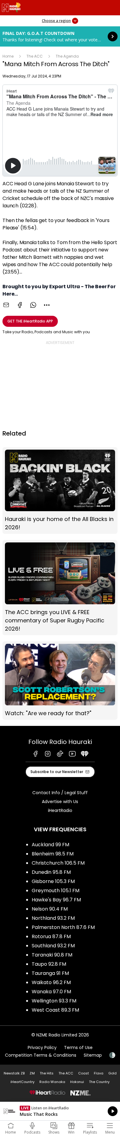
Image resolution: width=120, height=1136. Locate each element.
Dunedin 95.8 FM (51, 872)
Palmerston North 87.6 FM (63, 927)
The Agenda (67, 56)
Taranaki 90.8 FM (52, 954)
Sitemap (93, 1055)
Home (8, 56)
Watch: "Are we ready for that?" (60, 680)
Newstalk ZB (14, 1073)
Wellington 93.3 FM (54, 1000)
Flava (98, 1073)
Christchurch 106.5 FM (58, 862)
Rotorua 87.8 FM (51, 936)
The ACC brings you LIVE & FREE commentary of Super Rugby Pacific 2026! (60, 587)
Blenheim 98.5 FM (53, 853)
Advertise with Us (60, 801)
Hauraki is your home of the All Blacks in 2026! (60, 490)
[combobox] (46, 305)
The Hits (47, 1073)
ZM (32, 1073)
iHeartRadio (60, 810)
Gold (112, 1073)
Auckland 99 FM (50, 844)
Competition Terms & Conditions (40, 1055)
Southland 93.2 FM (53, 945)
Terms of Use (78, 1047)
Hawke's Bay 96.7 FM (56, 899)
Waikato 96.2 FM (51, 982)
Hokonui (77, 1081)
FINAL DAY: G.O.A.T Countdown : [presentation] (60, 36)
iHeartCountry (22, 1081)
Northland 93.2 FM (53, 918)
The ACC (34, 56)
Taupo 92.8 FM (49, 964)
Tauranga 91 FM (50, 973)
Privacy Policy (42, 1047)
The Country (99, 1081)
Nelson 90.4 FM (50, 908)
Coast (83, 1073)
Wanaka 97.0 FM (51, 991)
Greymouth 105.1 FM (55, 890)
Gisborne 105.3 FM (53, 881)
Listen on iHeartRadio (60, 1111)
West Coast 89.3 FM (55, 1009)
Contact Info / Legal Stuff (60, 793)
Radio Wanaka (52, 1081)
